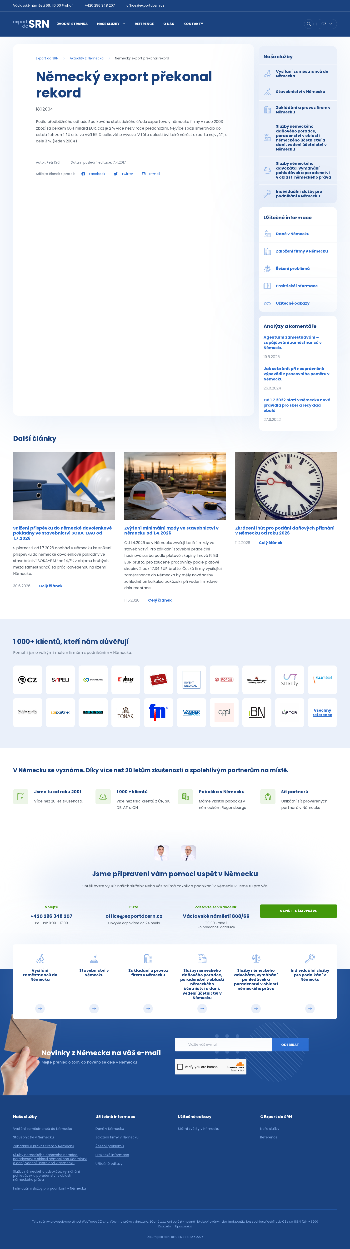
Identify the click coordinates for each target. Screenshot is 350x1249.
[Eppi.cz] (224, 712)
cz (324, 24)
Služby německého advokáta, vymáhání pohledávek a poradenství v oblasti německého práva (46, 1175)
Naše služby (108, 23)
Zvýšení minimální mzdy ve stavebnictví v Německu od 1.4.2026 (171, 530)
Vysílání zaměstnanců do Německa (42, 1129)
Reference (144, 23)
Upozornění (183, 1226)
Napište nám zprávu (298, 911)
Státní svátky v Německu (198, 1129)
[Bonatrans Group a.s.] (93, 680)
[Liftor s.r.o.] (289, 712)
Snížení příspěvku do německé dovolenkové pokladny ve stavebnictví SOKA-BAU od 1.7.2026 (62, 533)
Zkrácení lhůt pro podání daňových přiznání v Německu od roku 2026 (285, 530)
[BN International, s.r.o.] (256, 712)
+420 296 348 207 (100, 5)
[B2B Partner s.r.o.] (60, 712)
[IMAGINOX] (93, 712)
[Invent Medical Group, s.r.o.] (191, 680)
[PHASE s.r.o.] (125, 680)
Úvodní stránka (72, 23)
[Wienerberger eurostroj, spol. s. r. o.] (256, 680)
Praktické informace (112, 1155)
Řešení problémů (109, 1146)
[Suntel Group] (322, 680)
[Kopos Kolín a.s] (224, 680)
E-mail (154, 173)
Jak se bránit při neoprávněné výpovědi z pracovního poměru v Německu (297, 378)
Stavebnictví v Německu (33, 1137)
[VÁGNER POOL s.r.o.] (191, 712)
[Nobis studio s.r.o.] (27, 712)
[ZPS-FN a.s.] (158, 712)
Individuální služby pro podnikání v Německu (49, 1188)
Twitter (127, 173)
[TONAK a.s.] (125, 712)
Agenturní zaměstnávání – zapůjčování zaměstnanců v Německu (293, 347)
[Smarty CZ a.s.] (289, 680)
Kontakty (193, 23)
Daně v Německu (109, 1129)
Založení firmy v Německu (117, 1137)
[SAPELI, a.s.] (60, 680)
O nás (168, 23)
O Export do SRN (276, 1116)
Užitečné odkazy (108, 1164)
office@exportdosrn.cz (145, 5)
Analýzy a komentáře (290, 326)
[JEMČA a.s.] (158, 680)
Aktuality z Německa (87, 58)
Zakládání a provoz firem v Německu (43, 1146)
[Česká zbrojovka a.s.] (27, 680)
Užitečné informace (288, 217)
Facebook (97, 173)
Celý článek (51, 586)
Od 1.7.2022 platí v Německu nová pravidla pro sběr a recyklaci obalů (297, 409)
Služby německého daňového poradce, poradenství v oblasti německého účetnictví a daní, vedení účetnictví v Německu (50, 1159)
